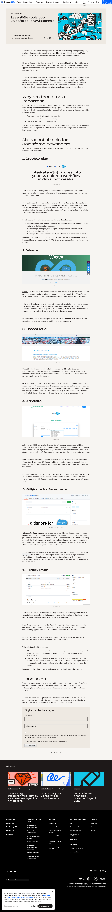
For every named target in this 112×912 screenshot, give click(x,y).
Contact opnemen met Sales (86, 2)
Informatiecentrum (75, 830)
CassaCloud (26, 369)
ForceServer (80, 613)
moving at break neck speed (37, 107)
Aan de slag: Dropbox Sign (55, 842)
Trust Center (73, 839)
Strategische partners (76, 848)
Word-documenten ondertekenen (33, 857)
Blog (11, 13)
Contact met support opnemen (55, 831)
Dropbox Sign (34, 195)
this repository (27, 559)
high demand (75, 55)
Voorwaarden (95, 827)
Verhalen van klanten (76, 827)
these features (66, 220)
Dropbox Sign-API (11, 827)
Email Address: (28, 715)
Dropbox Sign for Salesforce (69, 203)
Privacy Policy (52, 741)
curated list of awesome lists (67, 625)
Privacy (93, 830)
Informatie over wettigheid (74, 835)
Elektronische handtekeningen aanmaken (32, 847)
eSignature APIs (60, 685)
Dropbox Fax (10, 830)
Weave (25, 292)
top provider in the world (59, 53)
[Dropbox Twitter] (7, 871)
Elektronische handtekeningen (32, 826)
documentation (74, 237)
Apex (40, 304)
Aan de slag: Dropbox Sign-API (55, 847)
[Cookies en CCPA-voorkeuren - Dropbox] (28, 899)
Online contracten (32, 841)
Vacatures (94, 823)
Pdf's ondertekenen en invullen (34, 837)
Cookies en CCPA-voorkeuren (54, 837)
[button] (25, 2)
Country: (26, 722)
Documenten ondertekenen (31, 831)
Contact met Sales (54, 827)
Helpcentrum (53, 823)
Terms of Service (63, 741)
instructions (77, 669)
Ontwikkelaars (67, 2)
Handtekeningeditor (33, 852)
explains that (66, 318)
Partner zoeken (74, 852)
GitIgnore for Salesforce (31, 533)
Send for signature (30, 745)
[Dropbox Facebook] (11, 871)
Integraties (9, 834)
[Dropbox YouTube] (15, 871)
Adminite (25, 445)
